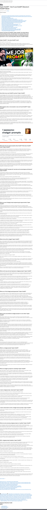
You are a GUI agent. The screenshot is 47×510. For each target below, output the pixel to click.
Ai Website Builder (10, 493)
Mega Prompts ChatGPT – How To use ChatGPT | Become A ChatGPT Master (11, 486)
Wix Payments (19, 497)
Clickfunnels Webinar (10, 495)
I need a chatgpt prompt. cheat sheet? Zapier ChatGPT (9, 28)
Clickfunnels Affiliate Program (4, 494)
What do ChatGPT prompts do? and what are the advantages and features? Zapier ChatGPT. (13, 21)
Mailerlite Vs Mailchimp (5, 496)
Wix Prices (23, 497)
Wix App (20, 496)
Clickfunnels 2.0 (22, 493)
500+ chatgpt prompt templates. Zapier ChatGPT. (8, 30)
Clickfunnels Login (17, 494)
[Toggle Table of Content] (0, 14)
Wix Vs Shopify (27, 498)
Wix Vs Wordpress (6, 499)
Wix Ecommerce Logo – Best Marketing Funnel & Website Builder (9, 484)
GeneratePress (20, 509)
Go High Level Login (16, 495)
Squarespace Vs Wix (16, 496)
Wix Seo (15, 498)
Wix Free (11, 497)
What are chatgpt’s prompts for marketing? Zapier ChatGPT (9, 27)
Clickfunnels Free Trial (12, 494)
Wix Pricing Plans (27, 497)
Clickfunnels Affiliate (27, 493)
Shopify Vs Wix (11, 496)
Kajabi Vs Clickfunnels (26, 495)
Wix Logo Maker (15, 497)
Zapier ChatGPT (2, 478)
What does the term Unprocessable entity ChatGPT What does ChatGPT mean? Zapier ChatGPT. (14, 20)
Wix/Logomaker (18, 499)
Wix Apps (23, 496)
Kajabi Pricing (21, 495)
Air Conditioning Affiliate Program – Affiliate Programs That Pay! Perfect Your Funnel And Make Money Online (15, 483)
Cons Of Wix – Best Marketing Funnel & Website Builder (7, 488)
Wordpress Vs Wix (23, 499)
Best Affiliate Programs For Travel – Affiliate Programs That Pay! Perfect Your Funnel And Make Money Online (15, 482)
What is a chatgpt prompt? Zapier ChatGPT (7, 26)
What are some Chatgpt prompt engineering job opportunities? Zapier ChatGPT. (12, 22)
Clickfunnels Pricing (23, 494)
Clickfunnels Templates (3, 495)
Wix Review (12, 498)
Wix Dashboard (27, 496)
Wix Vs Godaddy (22, 498)
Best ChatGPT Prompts (4, 493)
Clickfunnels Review (29, 494)
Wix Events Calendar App (6, 497)
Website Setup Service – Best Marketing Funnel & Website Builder (9, 481)
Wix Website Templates (12, 499)
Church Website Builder (16, 493)
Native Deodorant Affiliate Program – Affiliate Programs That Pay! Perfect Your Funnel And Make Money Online (15, 489)
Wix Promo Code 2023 (7, 498)
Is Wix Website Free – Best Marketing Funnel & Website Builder (8, 487)
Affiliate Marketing (4, 506)
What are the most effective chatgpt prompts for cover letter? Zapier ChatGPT (12, 25)
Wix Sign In (18, 498)
